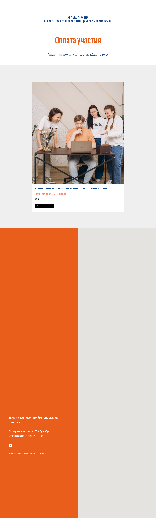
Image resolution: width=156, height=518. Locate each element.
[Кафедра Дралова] (10, 445)
